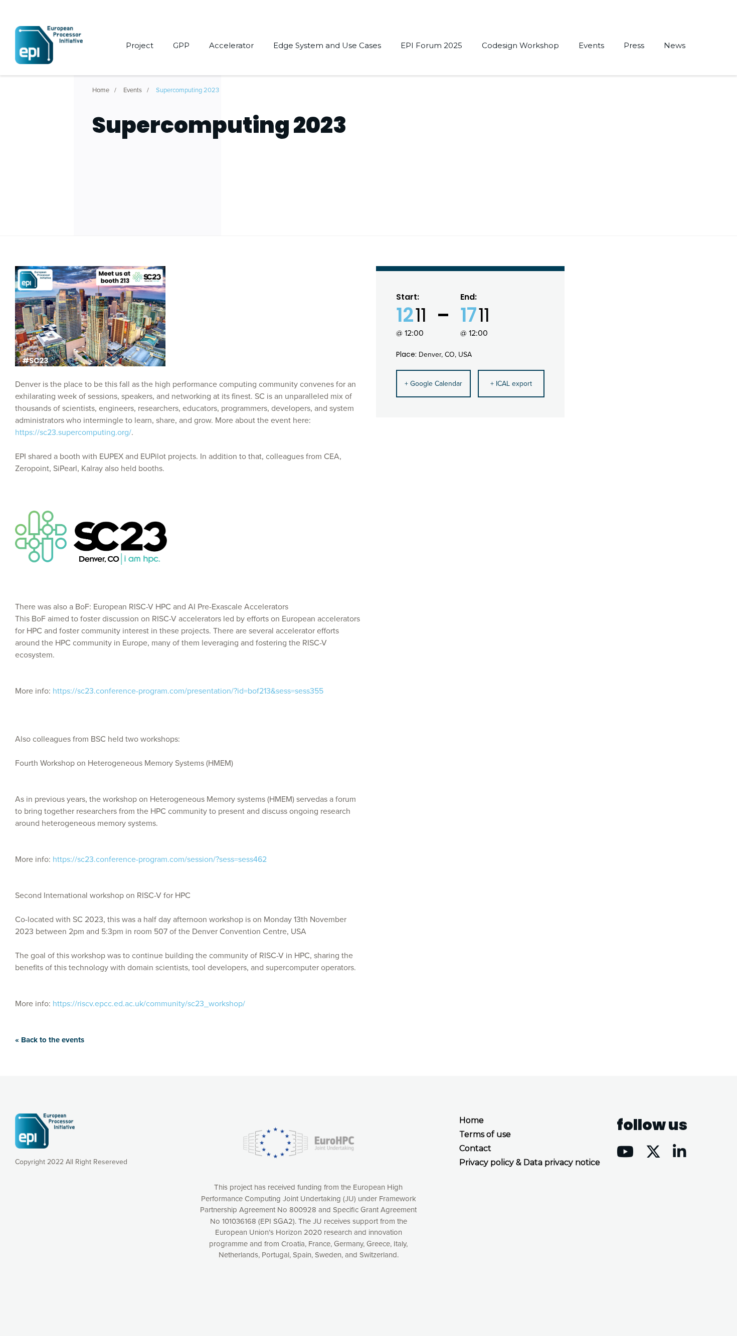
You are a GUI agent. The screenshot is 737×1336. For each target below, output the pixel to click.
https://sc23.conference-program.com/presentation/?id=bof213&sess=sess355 (188, 691)
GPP (181, 45)
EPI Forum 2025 (431, 45)
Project (139, 45)
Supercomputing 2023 (187, 90)
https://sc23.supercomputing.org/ (73, 432)
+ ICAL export (511, 383)
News (674, 45)
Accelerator (231, 45)
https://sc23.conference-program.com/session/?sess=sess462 (160, 859)
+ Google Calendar (433, 383)
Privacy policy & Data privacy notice (529, 1162)
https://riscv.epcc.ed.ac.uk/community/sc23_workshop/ (149, 1004)
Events (591, 45)
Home (100, 90)
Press (634, 45)
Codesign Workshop (520, 45)
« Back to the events (49, 1039)
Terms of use (485, 1134)
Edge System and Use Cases (327, 45)
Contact (475, 1148)
